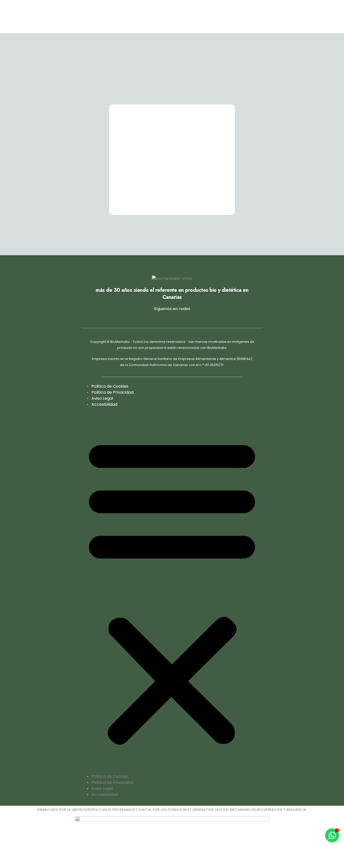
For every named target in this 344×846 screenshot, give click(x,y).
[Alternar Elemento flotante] (332, 835)
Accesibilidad (104, 404)
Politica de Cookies (109, 386)
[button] (172, 591)
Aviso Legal (102, 398)
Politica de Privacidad (112, 392)
